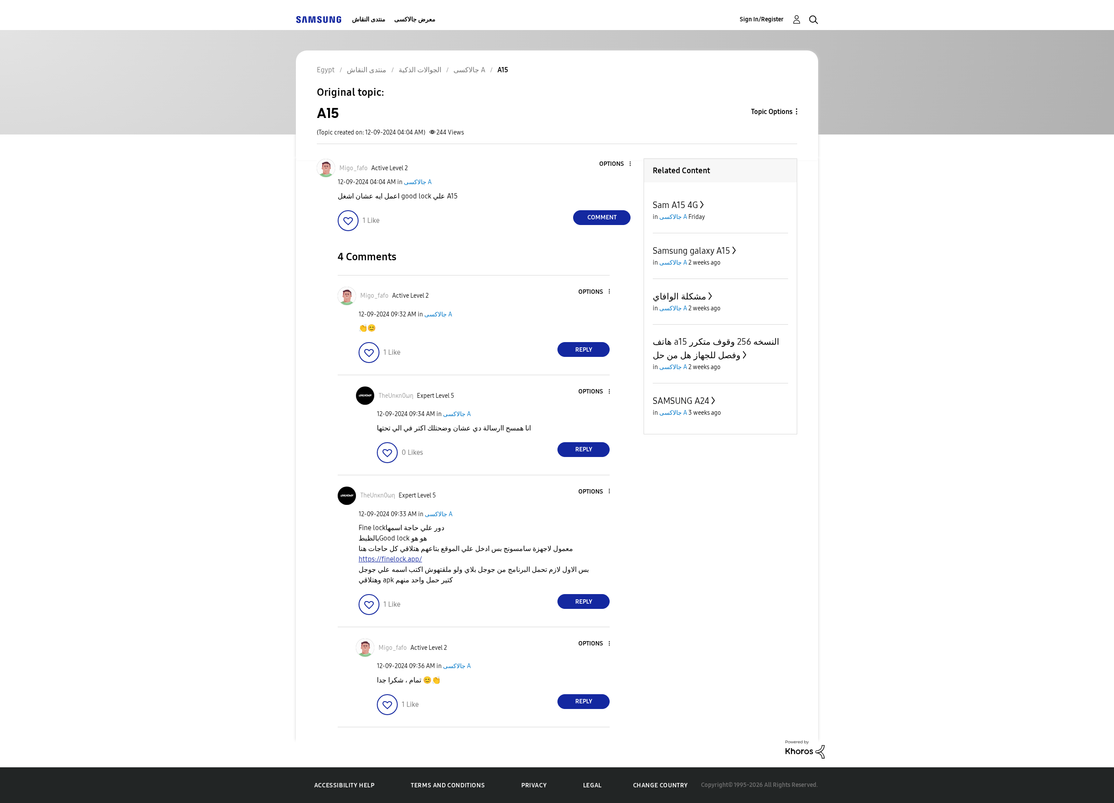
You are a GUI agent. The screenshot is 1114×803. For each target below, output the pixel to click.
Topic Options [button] (771, 112)
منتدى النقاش (369, 19)
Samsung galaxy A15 (691, 250)
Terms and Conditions (448, 785)
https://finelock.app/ (390, 559)
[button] (616, 164)
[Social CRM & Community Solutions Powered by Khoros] (805, 749)
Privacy (534, 785)
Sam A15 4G (675, 205)
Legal (592, 785)
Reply (583, 349)
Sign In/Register (762, 19)
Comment (602, 217)
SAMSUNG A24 (681, 401)
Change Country (660, 785)
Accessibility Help (344, 785)
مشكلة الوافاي (679, 296)
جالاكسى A (418, 182)
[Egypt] (318, 19)
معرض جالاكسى (415, 19)
